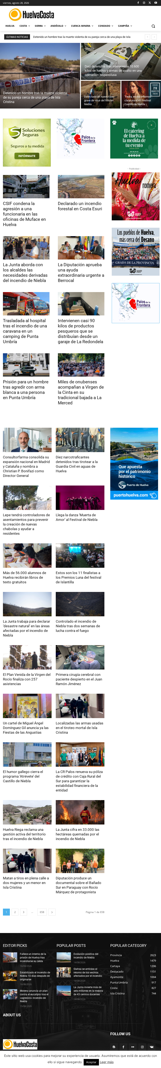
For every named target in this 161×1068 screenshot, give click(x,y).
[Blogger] (114, 1047)
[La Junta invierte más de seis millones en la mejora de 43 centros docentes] (64, 991)
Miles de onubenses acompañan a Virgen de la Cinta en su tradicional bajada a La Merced (81, 392)
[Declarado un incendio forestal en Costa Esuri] (81, 186)
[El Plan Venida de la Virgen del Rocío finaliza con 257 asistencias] (27, 657)
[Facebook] (138, 3)
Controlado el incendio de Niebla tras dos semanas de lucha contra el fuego (78, 626)
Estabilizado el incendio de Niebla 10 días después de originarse (35, 976)
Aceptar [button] (91, 1062)
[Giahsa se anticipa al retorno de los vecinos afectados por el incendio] (64, 972)
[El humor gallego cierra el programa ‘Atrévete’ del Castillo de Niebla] (27, 754)
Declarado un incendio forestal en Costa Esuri (80, 206)
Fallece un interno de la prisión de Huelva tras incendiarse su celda (33, 958)
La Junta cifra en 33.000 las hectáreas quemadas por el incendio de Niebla (77, 834)
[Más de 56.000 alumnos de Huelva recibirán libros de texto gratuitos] (27, 555)
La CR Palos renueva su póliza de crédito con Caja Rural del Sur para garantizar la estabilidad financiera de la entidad (79, 781)
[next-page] (52, 912)
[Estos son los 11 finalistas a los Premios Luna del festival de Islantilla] (80, 555)
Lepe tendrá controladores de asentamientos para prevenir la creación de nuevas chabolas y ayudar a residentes (26, 524)
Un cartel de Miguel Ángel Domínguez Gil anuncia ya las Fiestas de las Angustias (26, 727)
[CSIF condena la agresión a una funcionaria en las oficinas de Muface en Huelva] (26, 186)
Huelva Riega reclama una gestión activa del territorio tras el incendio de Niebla (24, 834)
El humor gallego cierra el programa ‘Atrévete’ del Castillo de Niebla (23, 776)
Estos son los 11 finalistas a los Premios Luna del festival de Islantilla (78, 577)
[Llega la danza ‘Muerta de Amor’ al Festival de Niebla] (80, 498)
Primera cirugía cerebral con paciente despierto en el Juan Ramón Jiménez (79, 679)
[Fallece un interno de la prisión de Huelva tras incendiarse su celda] (10, 957)
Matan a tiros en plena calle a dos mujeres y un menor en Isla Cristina (26, 882)
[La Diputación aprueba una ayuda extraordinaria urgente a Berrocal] (81, 247)
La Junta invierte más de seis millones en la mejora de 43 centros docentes (88, 991)
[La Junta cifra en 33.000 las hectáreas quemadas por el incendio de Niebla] (80, 812)
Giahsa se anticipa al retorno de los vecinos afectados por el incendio (88, 972)
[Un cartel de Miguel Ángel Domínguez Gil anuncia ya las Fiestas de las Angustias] (27, 706)
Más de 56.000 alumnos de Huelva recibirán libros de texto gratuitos (24, 577)
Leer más (107, 1062)
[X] (149, 3)
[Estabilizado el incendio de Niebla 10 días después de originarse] (10, 976)
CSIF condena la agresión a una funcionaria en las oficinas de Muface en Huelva (24, 214)
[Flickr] (132, 1047)
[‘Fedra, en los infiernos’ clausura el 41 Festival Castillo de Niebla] (141, 95)
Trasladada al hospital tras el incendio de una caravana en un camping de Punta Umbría (25, 331)
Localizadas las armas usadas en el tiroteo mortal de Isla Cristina (79, 727)
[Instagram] (144, 3)
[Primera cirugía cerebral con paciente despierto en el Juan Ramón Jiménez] (80, 657)
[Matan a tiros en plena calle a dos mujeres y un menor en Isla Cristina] (27, 861)
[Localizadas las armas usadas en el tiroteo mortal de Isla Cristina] (80, 706)
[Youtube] (155, 3)
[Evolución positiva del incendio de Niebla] (64, 957)
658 (42, 912)
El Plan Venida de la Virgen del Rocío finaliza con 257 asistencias (27, 679)
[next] (154, 37)
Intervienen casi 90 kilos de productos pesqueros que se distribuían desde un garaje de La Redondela (80, 331)
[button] (153, 26)
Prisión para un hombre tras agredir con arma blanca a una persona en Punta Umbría (25, 389)
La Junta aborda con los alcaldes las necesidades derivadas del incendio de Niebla (25, 272)
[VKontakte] (151, 1047)
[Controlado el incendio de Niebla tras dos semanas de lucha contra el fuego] (80, 604)
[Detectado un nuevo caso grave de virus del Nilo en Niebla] (101, 95)
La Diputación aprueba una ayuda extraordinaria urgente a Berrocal (81, 272)
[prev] (147, 37)
